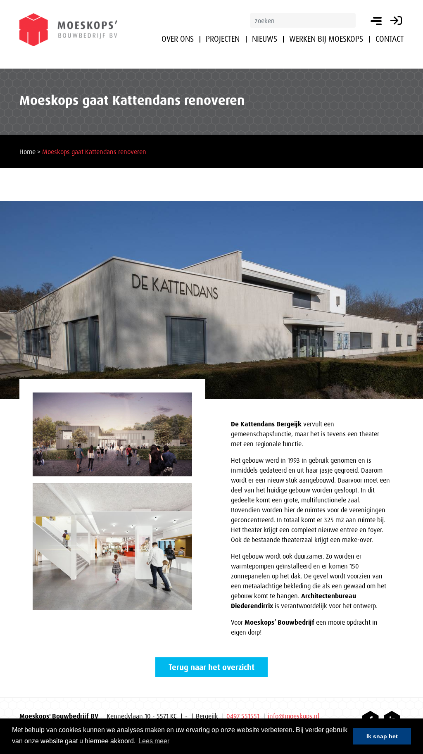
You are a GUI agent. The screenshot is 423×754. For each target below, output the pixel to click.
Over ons (178, 39)
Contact (389, 39)
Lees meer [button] (153, 740)
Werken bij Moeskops (326, 39)
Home (27, 151)
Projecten (223, 39)
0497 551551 (242, 716)
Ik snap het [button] (382, 736)
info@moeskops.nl (293, 716)
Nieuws (264, 39)
